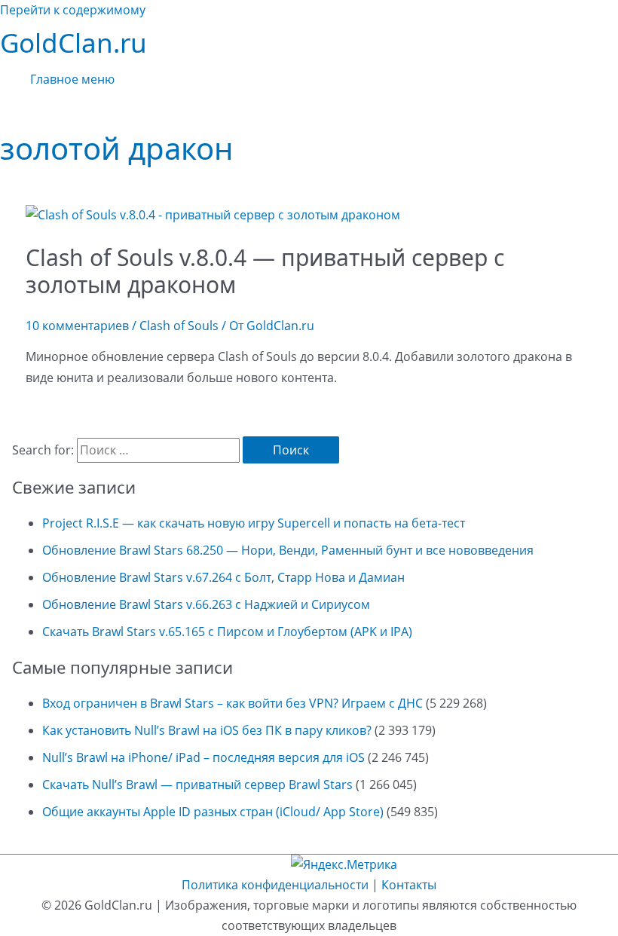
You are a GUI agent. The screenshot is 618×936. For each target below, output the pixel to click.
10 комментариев (77, 325)
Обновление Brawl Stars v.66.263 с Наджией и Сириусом (206, 604)
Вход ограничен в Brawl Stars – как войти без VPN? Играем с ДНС (232, 703)
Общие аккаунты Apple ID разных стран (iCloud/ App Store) (213, 811)
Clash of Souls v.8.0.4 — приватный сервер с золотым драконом (265, 271)
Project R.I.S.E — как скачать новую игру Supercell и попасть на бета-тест (253, 523)
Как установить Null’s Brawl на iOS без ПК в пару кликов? (207, 730)
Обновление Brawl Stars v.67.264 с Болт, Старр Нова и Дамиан (223, 577)
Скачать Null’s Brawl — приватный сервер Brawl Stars (197, 784)
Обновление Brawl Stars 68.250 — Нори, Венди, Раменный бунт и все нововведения (288, 550)
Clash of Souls (179, 325)
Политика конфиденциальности (275, 884)
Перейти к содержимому (72, 10)
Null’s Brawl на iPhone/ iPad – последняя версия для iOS (203, 757)
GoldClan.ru (73, 42)
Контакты (408, 884)
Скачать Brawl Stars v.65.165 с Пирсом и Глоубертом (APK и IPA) (227, 631)
